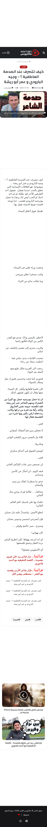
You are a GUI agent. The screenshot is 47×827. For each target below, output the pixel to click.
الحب (37, 619)
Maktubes (37, 88)
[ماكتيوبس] (30, 52)
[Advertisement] (23, 23)
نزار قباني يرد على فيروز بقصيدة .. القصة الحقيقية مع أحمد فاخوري (24, 560)
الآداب (19, 61)
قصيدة (16, 619)
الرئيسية (25, 61)
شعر (27, 619)
